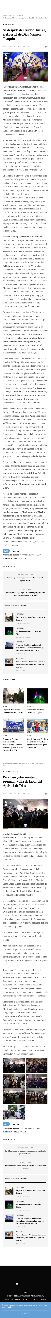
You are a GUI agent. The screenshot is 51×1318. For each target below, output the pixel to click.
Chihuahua (7, 559)
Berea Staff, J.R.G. (10, 47)
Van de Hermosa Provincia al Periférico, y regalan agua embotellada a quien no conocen (30, 664)
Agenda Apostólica (11, 24)
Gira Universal (20, 559)
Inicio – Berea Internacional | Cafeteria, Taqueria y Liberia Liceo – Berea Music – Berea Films (25, 1299)
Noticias (20, 614)
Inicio (25, 1292)
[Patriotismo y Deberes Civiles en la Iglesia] (9, 631)
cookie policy (7, 1307)
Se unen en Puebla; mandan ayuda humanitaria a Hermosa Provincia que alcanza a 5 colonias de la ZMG (30, 647)
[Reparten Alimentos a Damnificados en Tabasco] (9, 617)
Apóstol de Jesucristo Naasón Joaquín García (22, 555)
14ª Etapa (16, 551)
